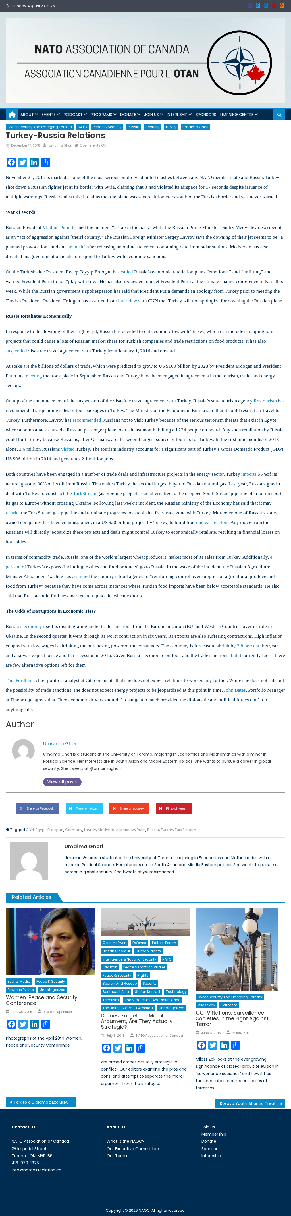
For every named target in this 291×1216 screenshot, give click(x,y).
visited (68, 449)
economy (33, 626)
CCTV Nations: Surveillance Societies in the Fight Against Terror (232, 1018)
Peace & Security (107, 126)
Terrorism (111, 999)
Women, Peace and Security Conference (41, 1000)
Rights (142, 975)
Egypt (41, 829)
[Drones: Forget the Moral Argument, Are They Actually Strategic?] (145, 922)
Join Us (151, 114)
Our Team (117, 1156)
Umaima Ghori (195, 126)
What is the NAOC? (125, 1141)
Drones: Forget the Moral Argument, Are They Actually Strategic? (136, 1021)
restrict (13, 512)
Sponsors (206, 114)
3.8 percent (248, 645)
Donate (128, 114)
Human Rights (148, 951)
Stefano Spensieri (58, 1011)
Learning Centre (236, 114)
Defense (139, 942)
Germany (73, 829)
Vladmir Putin (57, 227)
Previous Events (21, 989)
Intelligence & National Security (129, 959)
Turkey (170, 126)
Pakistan (110, 967)
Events (49, 114)
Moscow (127, 829)
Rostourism (265, 401)
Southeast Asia (116, 991)
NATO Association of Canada (159, 1035)
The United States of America (128, 1007)
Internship (177, 114)
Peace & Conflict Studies (144, 967)
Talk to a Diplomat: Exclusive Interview (45, 1102)
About (27, 114)
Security (152, 126)
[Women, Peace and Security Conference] (50, 941)
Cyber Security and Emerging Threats (39, 126)
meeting (34, 376)
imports (249, 474)
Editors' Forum (164, 942)
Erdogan (55, 829)
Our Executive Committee (133, 1148)
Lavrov (90, 829)
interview (127, 301)
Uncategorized (52, 989)
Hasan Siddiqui (116, 951)
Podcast (73, 114)
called (127, 272)
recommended (87, 420)
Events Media (19, 981)
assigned (81, 576)
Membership (213, 1134)
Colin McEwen (114, 942)
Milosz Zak (206, 1005)
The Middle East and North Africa (153, 999)
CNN (30, 829)
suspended (16, 351)
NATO (82, 126)
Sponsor (209, 1148)
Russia (134, 126)
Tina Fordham (20, 680)
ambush (75, 247)
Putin (141, 829)
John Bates (235, 690)
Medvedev (108, 829)
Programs (101, 114)
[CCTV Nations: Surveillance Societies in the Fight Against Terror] (240, 949)
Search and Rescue (120, 983)
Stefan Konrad (147, 991)
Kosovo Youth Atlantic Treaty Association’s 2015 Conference (252, 1103)
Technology (176, 991)
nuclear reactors (212, 522)
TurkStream (84, 493)
